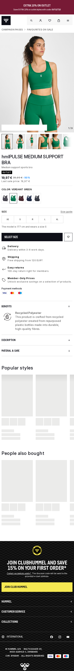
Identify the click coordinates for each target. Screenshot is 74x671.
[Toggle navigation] (31, 20)
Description (9, 340)
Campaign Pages (12, 29)
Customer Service (13, 611)
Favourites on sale (40, 29)
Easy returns (16, 267)
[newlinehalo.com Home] (6, 20)
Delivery (13, 246)
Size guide (66, 211)
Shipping (13, 257)
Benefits (6, 306)
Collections (10, 621)
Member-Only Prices (21, 278)
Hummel (7, 601)
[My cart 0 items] (58, 20)
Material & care (11, 350)
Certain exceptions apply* (19, 573)
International (15, 636)
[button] (40, 20)
